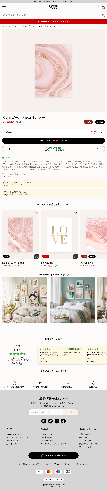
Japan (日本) (53, 479)
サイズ (5, 127)
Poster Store (59, 485)
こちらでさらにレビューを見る (53, 371)
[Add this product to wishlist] (96, 149)
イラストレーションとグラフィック (24, 26)
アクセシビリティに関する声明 (53, 443)
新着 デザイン (12, 440)
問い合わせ (83, 437)
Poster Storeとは (48, 434)
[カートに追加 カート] (36, 256)
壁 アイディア (12, 443)
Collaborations (47, 440)
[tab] (97, 7)
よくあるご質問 (85, 440)
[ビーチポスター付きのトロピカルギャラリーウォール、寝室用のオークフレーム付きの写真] (72, 300)
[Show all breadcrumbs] (5, 26)
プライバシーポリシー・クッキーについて (70, 464)
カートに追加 (53, 141)
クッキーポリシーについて (40, 464)
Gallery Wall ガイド (14, 434)
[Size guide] (10, 149)
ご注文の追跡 (84, 434)
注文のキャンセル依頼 (88, 443)
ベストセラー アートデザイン (18, 437)
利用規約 (23, 464)
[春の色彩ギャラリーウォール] (24, 300)
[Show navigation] (4, 7)
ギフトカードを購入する (56, 455)
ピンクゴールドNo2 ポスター (52, 26)
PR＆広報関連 (46, 437)
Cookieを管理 (85, 447)
